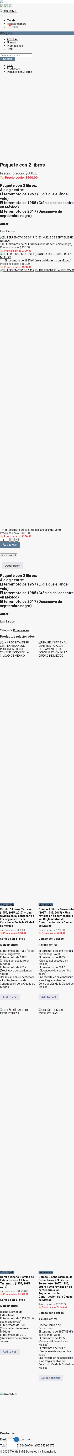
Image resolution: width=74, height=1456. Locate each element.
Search (7, 58)
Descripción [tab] (12, 565)
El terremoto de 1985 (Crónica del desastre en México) (37, 260)
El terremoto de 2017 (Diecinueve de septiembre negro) (38, 244)
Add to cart (10, 544)
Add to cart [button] (10, 997)
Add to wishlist (8, 555)
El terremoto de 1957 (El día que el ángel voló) (32, 529)
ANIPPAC (12, 39)
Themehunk (49, 1451)
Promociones (15, 45)
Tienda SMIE (17, 1451)
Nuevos (11, 42)
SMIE (10, 49)
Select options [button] (50, 1378)
